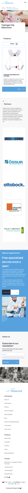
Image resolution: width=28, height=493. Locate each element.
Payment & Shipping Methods (11, 422)
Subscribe (6, 362)
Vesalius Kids (8, 7)
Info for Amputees (8, 410)
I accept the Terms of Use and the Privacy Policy (13, 358)
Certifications (7, 403)
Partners (6, 407)
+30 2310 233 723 (8, 467)
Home (3, 7)
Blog (5, 418)
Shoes (5, 449)
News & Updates (8, 414)
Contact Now (6, 292)
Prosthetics (7, 442)
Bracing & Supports (9, 453)
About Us (6, 399)
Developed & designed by (12, 488)
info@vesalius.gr (8, 474)
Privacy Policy (7, 425)
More (19, 89)
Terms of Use (7, 429)
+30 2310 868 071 (8, 470)
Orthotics (6, 445)
